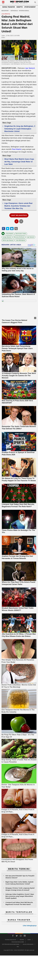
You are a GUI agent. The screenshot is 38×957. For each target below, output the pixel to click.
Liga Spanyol (30, 237)
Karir (29, 939)
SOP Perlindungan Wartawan (10, 944)
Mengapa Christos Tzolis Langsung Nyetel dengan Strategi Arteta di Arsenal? (19, 889)
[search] (35, 2)
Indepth (19, 7)
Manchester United (21, 233)
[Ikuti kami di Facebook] (12, 936)
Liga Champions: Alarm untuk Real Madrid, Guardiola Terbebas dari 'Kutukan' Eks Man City (18, 205)
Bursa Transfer (8, 7)
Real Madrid (16, 149)
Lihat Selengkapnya (29, 926)
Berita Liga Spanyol (8, 240)
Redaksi (22, 939)
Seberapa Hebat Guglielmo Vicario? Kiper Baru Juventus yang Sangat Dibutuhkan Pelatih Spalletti (19, 896)
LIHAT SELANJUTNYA (19, 215)
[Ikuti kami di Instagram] (20, 936)
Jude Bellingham (20, 240)
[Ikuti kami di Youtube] (24, 936)
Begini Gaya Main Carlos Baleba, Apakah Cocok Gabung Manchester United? (19, 883)
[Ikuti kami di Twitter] (16, 936)
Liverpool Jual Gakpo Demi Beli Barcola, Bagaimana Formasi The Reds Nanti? (19, 903)
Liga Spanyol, (30, 68)
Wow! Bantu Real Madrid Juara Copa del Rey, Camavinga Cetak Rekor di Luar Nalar (19, 161)
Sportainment (30, 7)
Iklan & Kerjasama (28, 944)
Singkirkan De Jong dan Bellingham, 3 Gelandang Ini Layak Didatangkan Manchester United (19, 128)
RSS (18, 946)
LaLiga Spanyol (7, 237)
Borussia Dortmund (19, 237)
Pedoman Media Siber (18, 942)
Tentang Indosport (10, 939)
